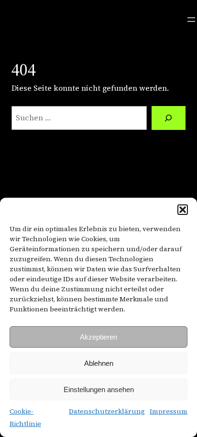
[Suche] (169, 118)
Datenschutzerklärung (107, 411)
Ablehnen (98, 363)
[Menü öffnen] (191, 19)
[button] (182, 209)
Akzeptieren (98, 337)
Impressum (168, 411)
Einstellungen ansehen (99, 389)
